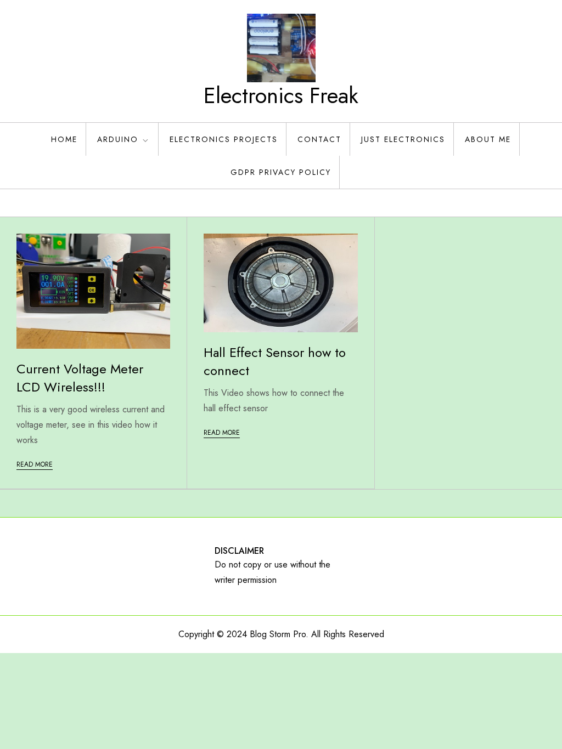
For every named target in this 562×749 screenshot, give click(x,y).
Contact (319, 139)
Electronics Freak (281, 95)
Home (64, 139)
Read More (34, 464)
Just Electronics (403, 139)
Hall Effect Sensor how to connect (275, 362)
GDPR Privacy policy (281, 172)
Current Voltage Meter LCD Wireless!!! (79, 378)
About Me (488, 139)
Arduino (117, 139)
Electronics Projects (224, 139)
